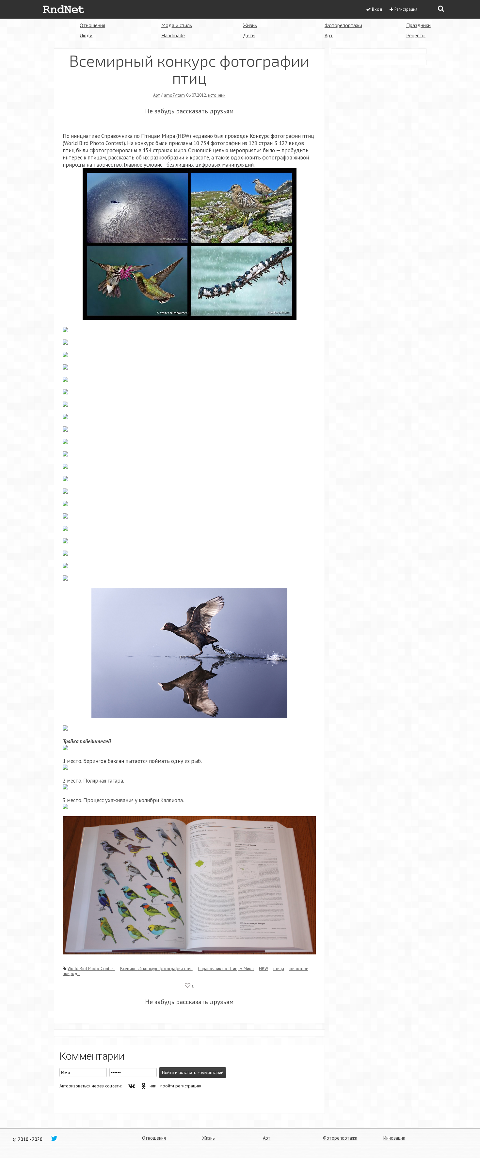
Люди (86, 35)
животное (298, 968)
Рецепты (415, 35)
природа (71, 973)
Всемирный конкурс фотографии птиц (156, 968)
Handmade (173, 35)
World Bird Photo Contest (91, 968)
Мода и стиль (176, 25)
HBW (263, 968)
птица (278, 968)
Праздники (418, 25)
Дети (249, 35)
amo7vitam (174, 95)
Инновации (394, 1138)
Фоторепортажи (343, 25)
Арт (329, 35)
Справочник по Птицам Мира (226, 968)
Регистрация (405, 9)
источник (216, 95)
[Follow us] (54, 1138)
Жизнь (250, 25)
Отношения (92, 25)
